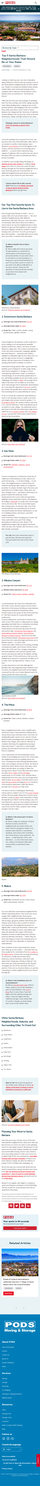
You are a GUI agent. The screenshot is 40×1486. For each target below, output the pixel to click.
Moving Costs (6, 1414)
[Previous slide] (16, 1307)
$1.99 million (25, 773)
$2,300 (29, 891)
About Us (5, 1359)
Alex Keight (6, 70)
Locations (5, 1421)
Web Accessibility (8, 1456)
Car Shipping (6, 1390)
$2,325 (29, 322)
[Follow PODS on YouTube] (12, 1438)
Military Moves (7, 1398)
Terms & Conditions (9, 1460)
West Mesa (12, 782)
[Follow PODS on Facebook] (3, 1438)
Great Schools (33, 793)
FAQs (4, 1410)
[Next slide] (23, 1307)
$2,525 (29, 585)
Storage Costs (6, 1417)
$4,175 (26, 782)
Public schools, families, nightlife (23, 594)
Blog (3, 1429)
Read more (8, 1293)
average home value (20, 985)
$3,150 (29, 456)
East (3, 782)
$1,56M (22, 326)
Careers (4, 1351)
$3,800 (29, 710)
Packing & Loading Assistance (12, 1394)
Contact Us (5, 1355)
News (4, 1366)
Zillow (21, 380)
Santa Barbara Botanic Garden (12, 633)
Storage (4, 1382)
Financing (5, 1386)
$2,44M (25, 590)
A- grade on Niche (17, 412)
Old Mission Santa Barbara (23, 631)
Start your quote (20, 1228)
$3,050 (15, 787)
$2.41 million (13, 773)
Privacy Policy (7, 1469)
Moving (4, 1378)
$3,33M (22, 895)
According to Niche (8, 402)
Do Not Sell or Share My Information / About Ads (20, 1464)
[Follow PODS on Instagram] (8, 1438)
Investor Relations (8, 1363)
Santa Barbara (7, 66)
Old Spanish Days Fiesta (26, 638)
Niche (17, 797)
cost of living (13, 146)
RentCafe (14, 501)
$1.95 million (16, 780)
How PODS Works (8, 1347)
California (16, 66)
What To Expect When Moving (12, 1425)
